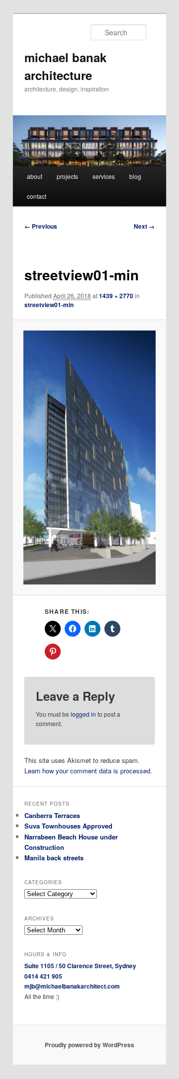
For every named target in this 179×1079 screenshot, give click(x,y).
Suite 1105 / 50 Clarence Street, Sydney (80, 965)
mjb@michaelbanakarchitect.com (72, 986)
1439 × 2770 (116, 295)
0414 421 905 (43, 976)
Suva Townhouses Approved (68, 825)
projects (67, 176)
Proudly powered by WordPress (89, 1044)
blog (135, 176)
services (103, 176)
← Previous (40, 226)
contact (36, 196)
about (34, 176)
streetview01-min (49, 304)
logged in (83, 714)
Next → (144, 226)
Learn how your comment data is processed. (88, 770)
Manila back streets (54, 857)
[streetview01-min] (89, 457)
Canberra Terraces (52, 815)
